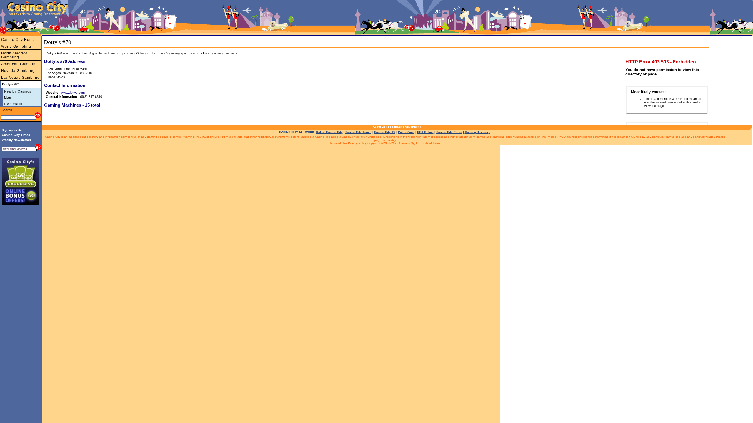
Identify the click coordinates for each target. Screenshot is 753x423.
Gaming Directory (477, 132)
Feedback (395, 126)
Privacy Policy (357, 143)
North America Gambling (14, 55)
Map (7, 97)
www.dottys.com (73, 92)
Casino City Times (358, 132)
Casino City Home (18, 40)
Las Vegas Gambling (20, 77)
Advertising (413, 126)
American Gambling (19, 64)
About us (379, 126)
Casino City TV (384, 132)
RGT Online (425, 132)
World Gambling (16, 46)
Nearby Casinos (17, 91)
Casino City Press (449, 132)
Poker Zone (406, 132)
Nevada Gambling (18, 71)
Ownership (13, 103)
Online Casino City (329, 132)
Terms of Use (338, 143)
